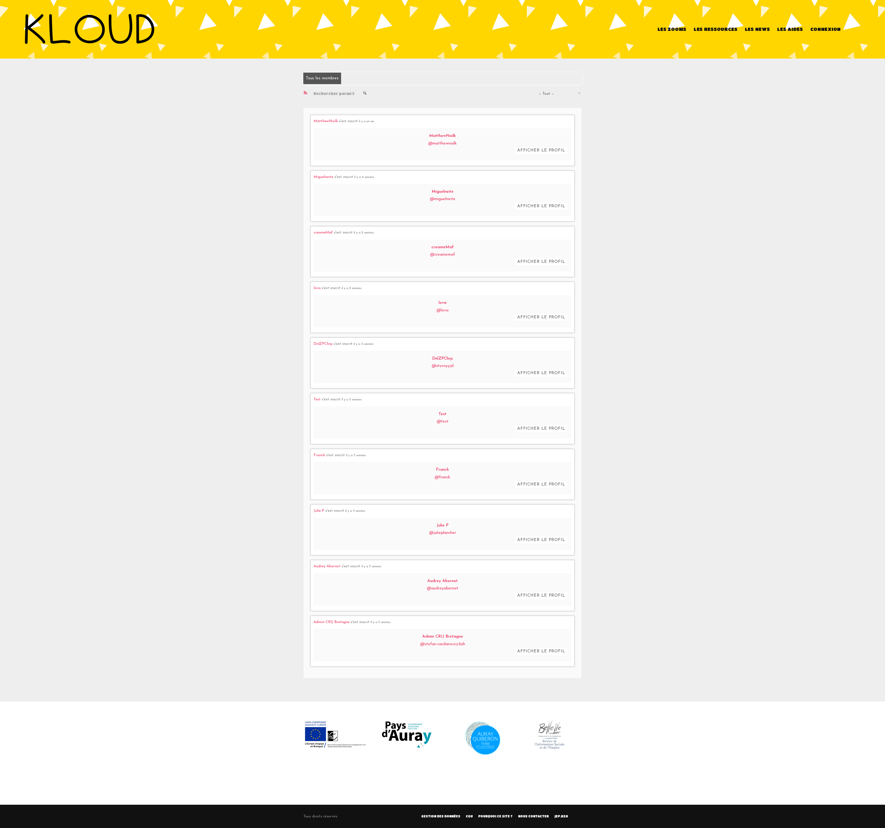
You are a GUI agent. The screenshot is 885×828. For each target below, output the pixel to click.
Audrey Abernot (327, 566)
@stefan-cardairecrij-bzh (442, 644)
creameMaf (323, 232)
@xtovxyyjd (443, 366)
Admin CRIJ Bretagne (332, 622)
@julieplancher (442, 533)
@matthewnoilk (442, 144)
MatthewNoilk (326, 121)
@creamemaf (442, 255)
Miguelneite (323, 177)
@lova (442, 310)
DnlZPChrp (323, 344)
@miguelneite (442, 199)
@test (442, 422)
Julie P (319, 511)
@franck (442, 477)
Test (317, 399)
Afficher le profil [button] (541, 150)
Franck (319, 455)
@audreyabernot (442, 588)
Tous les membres (322, 78)
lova (317, 288)
